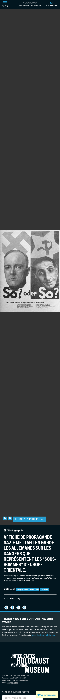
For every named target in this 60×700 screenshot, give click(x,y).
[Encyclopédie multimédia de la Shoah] (30, 4)
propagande (22, 589)
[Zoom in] (10, 518)
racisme (44, 589)
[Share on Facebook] (12, 607)
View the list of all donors (43, 635)
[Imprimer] (6, 607)
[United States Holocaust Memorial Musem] (30, 663)
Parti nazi (34, 589)
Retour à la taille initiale (30, 519)
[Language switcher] (24, 607)
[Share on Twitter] (18, 607)
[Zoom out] (5, 518)
